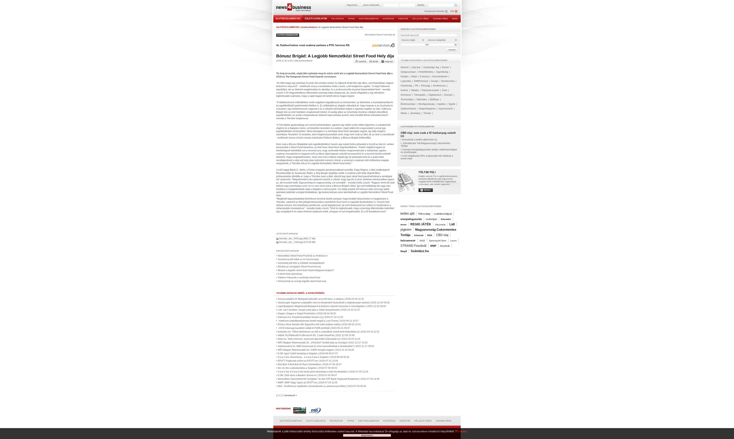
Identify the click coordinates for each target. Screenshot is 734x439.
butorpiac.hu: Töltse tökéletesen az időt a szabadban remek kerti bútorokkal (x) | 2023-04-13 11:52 (328, 331)
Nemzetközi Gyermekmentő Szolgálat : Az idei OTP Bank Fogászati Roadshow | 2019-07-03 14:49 (328, 379)
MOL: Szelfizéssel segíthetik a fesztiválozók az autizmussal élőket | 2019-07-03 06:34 (322, 386)
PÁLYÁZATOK (337, 19)
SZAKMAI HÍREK (440, 19)
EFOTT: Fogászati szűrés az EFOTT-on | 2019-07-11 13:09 (308, 360)
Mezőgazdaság (426, 104)
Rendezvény (448, 81)
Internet (404, 67)
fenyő (403, 251)
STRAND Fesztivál (413, 245)
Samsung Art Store (437, 240)
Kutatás (404, 76)
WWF (433, 245)
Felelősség (406, 85)
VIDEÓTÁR (403, 19)
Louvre (453, 240)
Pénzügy (425, 85)
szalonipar (431, 219)
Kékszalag (424, 213)
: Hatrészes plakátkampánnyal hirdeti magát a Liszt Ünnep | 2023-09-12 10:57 (318, 320)
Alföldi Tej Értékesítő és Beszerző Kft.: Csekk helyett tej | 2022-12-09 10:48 (316, 335)
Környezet (406, 95)
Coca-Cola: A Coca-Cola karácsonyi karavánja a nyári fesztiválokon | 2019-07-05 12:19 (323, 371)
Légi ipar (416, 67)
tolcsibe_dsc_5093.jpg (291, 238)
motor (403, 224)
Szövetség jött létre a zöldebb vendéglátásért (301, 263)
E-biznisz (425, 76)
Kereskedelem (439, 76)
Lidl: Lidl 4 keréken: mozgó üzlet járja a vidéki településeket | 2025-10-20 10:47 (319, 310)
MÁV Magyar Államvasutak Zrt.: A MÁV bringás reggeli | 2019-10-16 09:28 (316, 350)
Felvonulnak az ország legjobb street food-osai (302, 281)
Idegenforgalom (427, 108)
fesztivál (445, 245)
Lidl (452, 224)
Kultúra (404, 90)
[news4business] (293, 7)
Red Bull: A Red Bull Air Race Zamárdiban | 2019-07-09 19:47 (310, 364)
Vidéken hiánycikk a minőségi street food (299, 277)
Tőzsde (427, 113)
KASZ (422, 240)
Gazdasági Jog (431, 67)
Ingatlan (441, 104)
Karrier (445, 67)
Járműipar (415, 113)
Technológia (407, 99)
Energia (448, 95)
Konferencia (439, 85)
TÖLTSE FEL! (427, 172)
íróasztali (418, 235)
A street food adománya (290, 274)
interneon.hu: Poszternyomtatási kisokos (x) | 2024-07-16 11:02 (310, 317)
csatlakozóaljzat (443, 213)
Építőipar (434, 99)
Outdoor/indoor (309, 27)
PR (416, 85)
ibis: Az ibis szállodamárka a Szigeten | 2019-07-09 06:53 (307, 368)
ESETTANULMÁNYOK (369, 19)
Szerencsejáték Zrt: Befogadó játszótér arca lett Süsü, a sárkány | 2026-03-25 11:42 (321, 299)
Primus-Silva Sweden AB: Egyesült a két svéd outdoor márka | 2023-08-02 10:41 (319, 324)
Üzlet (444, 90)
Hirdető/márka (426, 72)
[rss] (454, 11)
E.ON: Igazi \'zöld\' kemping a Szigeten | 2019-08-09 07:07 (308, 353)
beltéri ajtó (407, 213)
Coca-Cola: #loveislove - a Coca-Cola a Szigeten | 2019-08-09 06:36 (313, 357)
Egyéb (452, 104)
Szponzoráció (445, 108)
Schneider (446, 219)
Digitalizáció (435, 95)
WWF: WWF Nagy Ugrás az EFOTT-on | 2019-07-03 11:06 (307, 382)
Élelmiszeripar (408, 104)
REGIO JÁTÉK (420, 224)
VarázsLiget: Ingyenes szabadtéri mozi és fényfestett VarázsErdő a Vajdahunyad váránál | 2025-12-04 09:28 (334, 302)
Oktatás (415, 90)
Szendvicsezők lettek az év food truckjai (298, 259)
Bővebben (461, 431)
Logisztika (406, 81)
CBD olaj (442, 235)
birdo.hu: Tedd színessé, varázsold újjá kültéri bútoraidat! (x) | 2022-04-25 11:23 (319, 339)
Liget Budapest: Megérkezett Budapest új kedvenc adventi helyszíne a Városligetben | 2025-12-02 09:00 (332, 306)
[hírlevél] (435, 11)
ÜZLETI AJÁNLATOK (316, 18)
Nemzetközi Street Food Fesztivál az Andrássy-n (303, 255)
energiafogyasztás (411, 219)
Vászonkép (440, 224)
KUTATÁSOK (388, 19)
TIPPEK (351, 19)
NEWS (455, 19)
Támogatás (420, 95)
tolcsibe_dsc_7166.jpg (291, 242)
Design (434, 81)
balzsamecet (408, 240)
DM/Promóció (421, 81)
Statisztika (421, 99)
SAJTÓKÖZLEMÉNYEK (288, 18)
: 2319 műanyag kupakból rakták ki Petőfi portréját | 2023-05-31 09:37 (314, 328)
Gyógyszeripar (408, 72)
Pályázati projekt (430, 90)
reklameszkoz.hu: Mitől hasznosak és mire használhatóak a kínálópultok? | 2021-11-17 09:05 (326, 346)
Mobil (414, 76)
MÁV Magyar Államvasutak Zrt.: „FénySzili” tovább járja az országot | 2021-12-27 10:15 (323, 342)
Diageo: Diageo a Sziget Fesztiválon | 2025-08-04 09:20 (307, 313)
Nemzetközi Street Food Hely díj (380, 34)
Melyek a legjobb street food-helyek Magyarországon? (306, 270)
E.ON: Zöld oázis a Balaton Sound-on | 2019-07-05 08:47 (307, 375)
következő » (291, 395)
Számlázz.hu (420, 251)
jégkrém (405, 229)
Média (404, 113)
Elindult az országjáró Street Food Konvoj (299, 266)
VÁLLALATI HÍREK (420, 19)
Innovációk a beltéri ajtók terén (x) (419, 139)
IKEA (429, 235)
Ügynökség (442, 72)
